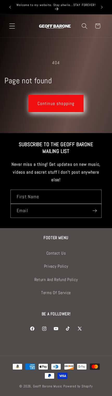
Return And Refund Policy (56, 279)
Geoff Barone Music (48, 386)
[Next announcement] (102, 7)
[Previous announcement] (10, 7)
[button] (12, 26)
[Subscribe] (94, 211)
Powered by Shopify (78, 386)
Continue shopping (56, 103)
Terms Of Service (56, 292)
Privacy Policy (56, 266)
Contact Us (56, 253)
